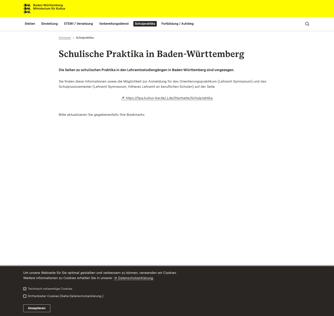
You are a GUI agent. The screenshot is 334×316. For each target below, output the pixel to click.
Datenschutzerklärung (135, 278)
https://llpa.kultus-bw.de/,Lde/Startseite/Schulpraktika (169, 98)
